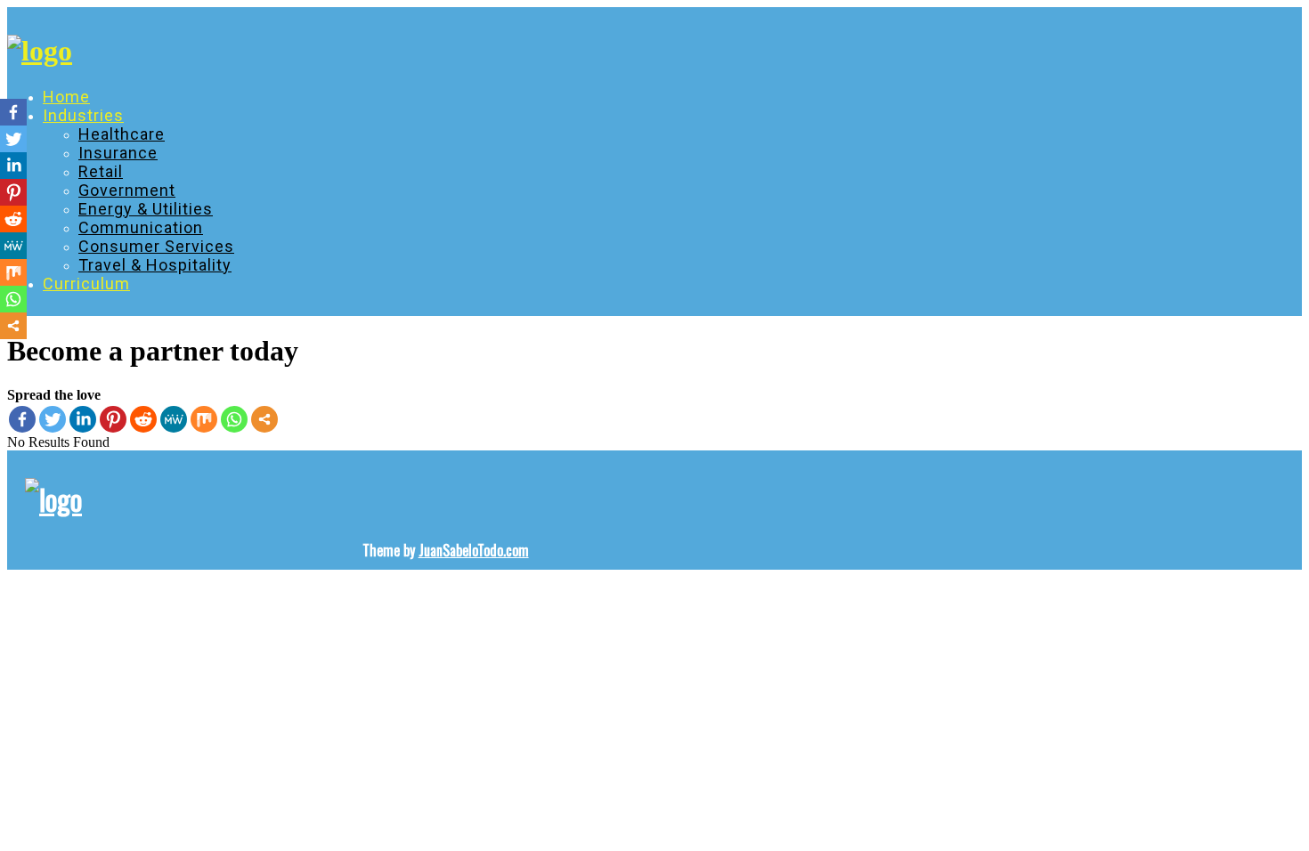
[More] (264, 419)
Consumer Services (156, 246)
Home (66, 96)
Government (126, 190)
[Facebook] (22, 419)
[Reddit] (143, 419)
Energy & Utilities (145, 208)
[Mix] (204, 419)
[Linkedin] (82, 419)
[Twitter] (52, 419)
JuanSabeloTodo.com (474, 550)
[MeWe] (173, 419)
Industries (83, 115)
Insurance (118, 152)
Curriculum (86, 283)
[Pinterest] (113, 419)
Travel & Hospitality (155, 264)
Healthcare (121, 134)
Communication (140, 227)
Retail (100, 171)
